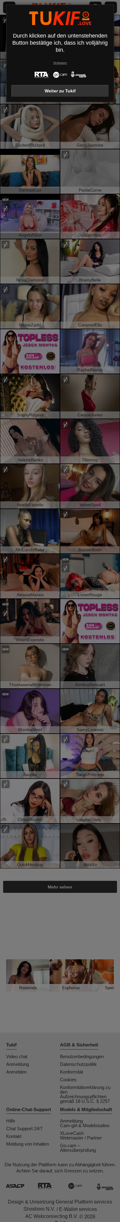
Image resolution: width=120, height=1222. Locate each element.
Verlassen (60, 62)
